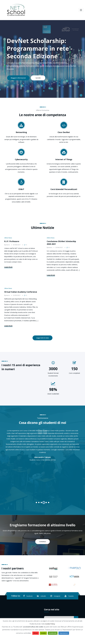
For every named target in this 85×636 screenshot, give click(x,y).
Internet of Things (63, 159)
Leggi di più (8, 267)
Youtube (71, 596)
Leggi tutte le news (42, 338)
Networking (21, 132)
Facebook (29, 596)
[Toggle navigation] (81, 10)
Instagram (57, 596)
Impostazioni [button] (64, 633)
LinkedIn (43, 596)
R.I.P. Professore (11, 241)
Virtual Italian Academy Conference (20, 292)
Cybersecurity (21, 159)
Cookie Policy (50, 624)
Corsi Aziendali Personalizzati (63, 189)
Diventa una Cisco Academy (20, 75)
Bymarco (7, 245)
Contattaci (42, 541)
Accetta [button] (43, 633)
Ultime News (8, 238)
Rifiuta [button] (36, 633)
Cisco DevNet (64, 132)
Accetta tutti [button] (52, 633)
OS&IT (21, 189)
